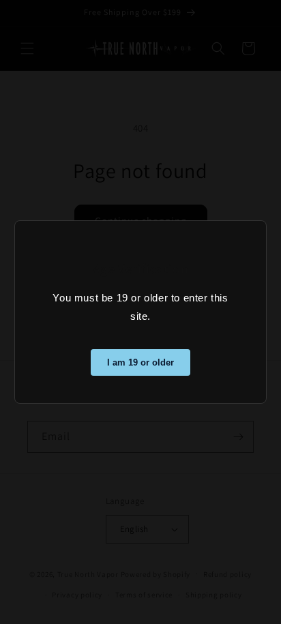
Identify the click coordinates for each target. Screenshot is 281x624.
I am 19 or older (140, 362)
